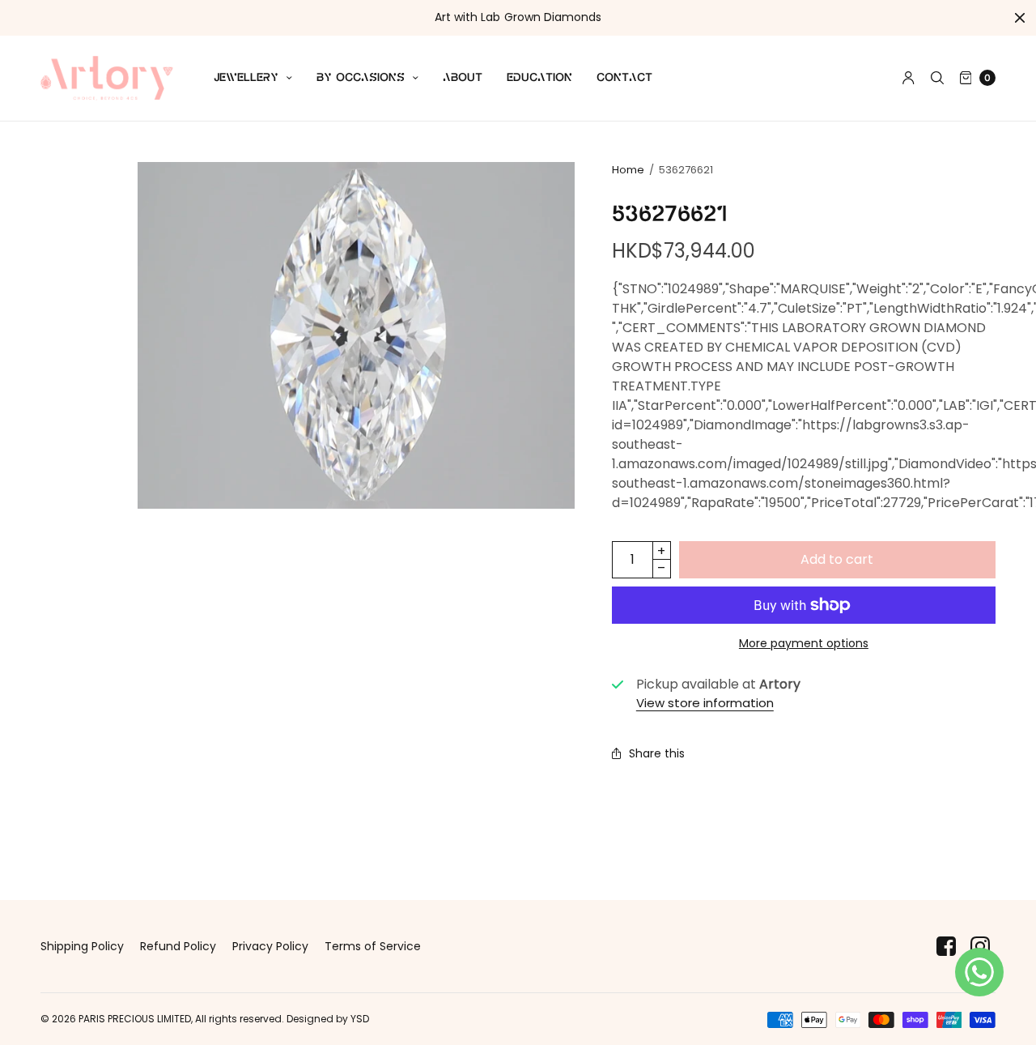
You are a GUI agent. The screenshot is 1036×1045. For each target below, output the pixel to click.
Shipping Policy (82, 946)
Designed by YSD (328, 1019)
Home (628, 169)
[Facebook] (946, 946)
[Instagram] (980, 946)
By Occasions (360, 77)
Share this (657, 753)
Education (539, 77)
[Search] (937, 77)
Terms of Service (373, 946)
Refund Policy (178, 946)
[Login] (908, 77)
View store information (705, 702)
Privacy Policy (270, 946)
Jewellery (246, 77)
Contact (624, 77)
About (462, 77)
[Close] (1020, 18)
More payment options (803, 643)
